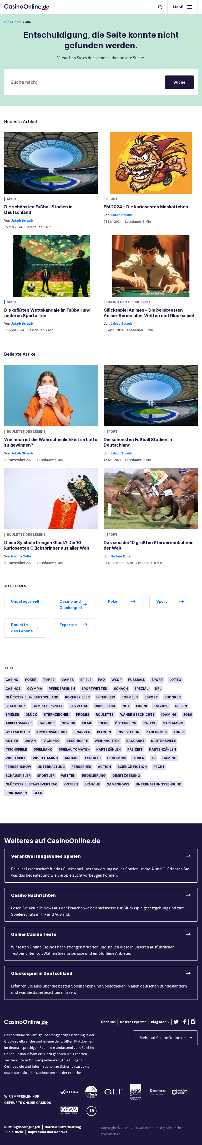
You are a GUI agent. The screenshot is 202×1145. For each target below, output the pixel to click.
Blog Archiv (160, 1022)
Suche (179, 82)
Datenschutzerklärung (63, 1127)
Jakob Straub (22, 220)
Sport (12, 199)
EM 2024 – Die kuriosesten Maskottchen (146, 206)
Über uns (108, 1022)
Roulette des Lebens (26, 431)
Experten (68, 624)
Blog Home (13, 21)
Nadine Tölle (21, 556)
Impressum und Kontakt (47, 1132)
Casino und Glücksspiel (128, 302)
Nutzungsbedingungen (22, 1127)
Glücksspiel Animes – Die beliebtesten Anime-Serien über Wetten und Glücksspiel (149, 312)
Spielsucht (14, 1132)
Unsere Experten (133, 1022)
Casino (12, 680)
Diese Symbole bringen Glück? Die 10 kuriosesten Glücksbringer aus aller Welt (46, 545)
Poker (113, 601)
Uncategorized (25, 601)
